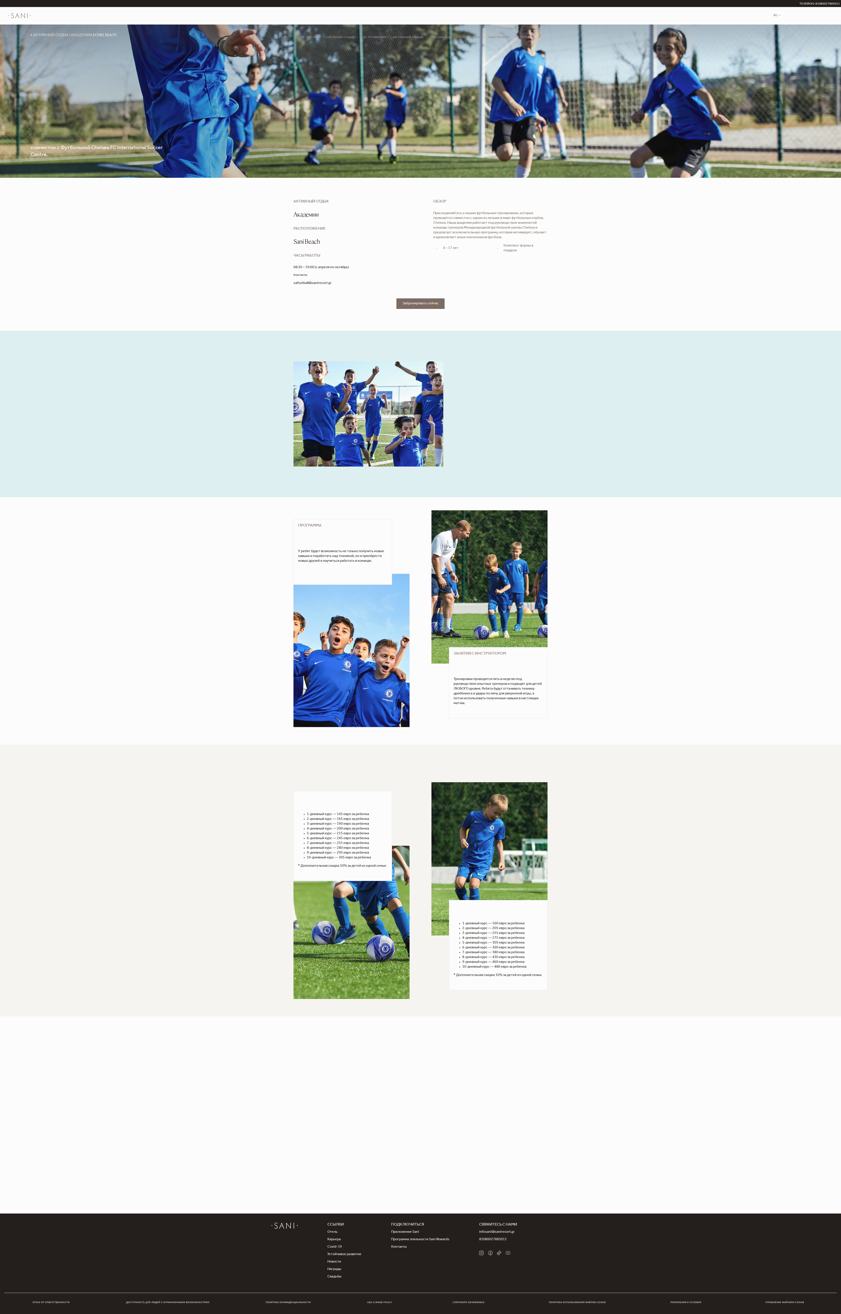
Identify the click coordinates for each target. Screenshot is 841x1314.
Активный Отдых (408, 37)
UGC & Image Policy (379, 1303)
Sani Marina (498, 37)
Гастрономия (373, 37)
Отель (332, 1232)
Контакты (399, 1247)
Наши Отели (305, 37)
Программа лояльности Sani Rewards (420, 1239)
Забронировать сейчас (421, 303)
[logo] (20, 15)
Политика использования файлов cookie (577, 1303)
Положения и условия (685, 1303)
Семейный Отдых (339, 37)
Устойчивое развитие (344, 1254)
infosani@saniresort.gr (497, 1232)
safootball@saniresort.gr (312, 283)
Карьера (334, 1239)
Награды (334, 1269)
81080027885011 (493, 1239)
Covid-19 (334, 1247)
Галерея (523, 37)
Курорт (281, 37)
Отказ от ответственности (51, 1303)
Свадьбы (334, 1277)
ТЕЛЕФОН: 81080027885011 (819, 4)
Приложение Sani (405, 1232)
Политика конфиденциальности (288, 1303)
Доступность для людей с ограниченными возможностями (167, 1303)
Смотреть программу (315, 569)
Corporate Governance (469, 1303)
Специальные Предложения (456, 37)
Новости (334, 1262)
